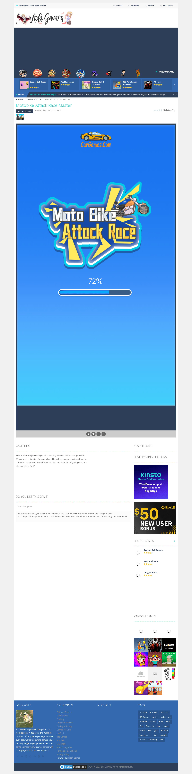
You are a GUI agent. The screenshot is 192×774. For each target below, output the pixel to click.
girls (156, 730)
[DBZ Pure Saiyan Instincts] (141, 645)
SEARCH (151, 5)
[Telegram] (39, 756)
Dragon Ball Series (65, 722)
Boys (168, 721)
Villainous (158, 82)
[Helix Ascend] (155, 673)
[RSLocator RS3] (169, 645)
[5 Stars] (161, 110)
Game (142, 730)
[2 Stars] (156, 110)
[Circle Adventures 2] (141, 659)
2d (161, 712)
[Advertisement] (96, 48)
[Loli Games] (44, 17)
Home (20, 100)
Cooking (60, 719)
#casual (143, 712)
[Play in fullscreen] (98, 434)
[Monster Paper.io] (141, 687)
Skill (161, 739)
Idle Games (62, 736)
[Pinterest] (35, 756)
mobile (164, 735)
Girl (149, 730)
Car (141, 726)
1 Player (153, 712)
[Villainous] (155, 645)
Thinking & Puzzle (34, 100)
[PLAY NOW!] (24, 84)
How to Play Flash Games (68, 758)
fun (158, 726)
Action (155, 717)
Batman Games (64, 712)
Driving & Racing (64, 726)
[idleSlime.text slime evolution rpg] (141, 673)
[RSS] (43, 756)
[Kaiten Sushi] (169, 659)
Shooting (153, 739)
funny (166, 726)
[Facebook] (18, 756)
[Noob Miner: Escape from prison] (155, 659)
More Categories (64, 747)
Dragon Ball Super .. (153, 550)
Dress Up (150, 726)
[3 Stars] (158, 110)
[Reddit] (26, 756)
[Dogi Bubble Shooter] (155, 687)
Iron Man (61, 740)
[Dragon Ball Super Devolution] (138, 552)
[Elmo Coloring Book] (169, 673)
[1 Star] (154, 110)
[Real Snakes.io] (138, 563)
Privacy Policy (63, 754)
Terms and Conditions (67, 750)
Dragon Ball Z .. (151, 572)
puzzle (142, 739)
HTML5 (164, 730)
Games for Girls (64, 729)
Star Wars (61, 743)
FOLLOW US (168, 5)
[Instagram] (31, 756)
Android (143, 721)
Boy (161, 721)
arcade (153, 721)
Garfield (60, 733)
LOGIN (119, 5)
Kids (155, 735)
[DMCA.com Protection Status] (73, 766)
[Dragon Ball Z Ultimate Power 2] (138, 575)
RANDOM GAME (166, 71)
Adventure (166, 717)
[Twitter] (22, 756)
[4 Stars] (160, 110)
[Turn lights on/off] (88, 434)
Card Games (62, 715)
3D (167, 712)
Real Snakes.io (67, 82)
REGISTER (135, 5)
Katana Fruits (37, 94)
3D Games (144, 717)
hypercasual (145, 735)
